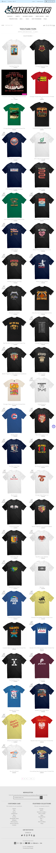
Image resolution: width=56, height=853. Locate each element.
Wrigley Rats (14, 434)
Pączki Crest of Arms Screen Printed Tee (42, 740)
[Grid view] (36, 32)
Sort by (19, 31)
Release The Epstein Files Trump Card (41, 617)
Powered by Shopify (28, 848)
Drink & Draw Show (14, 587)
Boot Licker (14, 495)
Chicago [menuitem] (9, 16)
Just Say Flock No (14, 66)
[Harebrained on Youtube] (54, 25)
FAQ (14, 810)
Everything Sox (42, 404)
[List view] (37, 32)
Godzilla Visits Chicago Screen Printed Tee (14, 648)
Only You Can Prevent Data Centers (42, 313)
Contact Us (28, 832)
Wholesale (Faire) (14, 818)
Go (41, 797)
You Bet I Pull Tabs (14, 466)
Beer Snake (42, 189)
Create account (40, 1)
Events (14, 817)
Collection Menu (27, 35)
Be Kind (42, 587)
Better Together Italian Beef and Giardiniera (14, 373)
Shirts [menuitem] (18, 16)
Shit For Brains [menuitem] (36, 19)
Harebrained (30, 846)
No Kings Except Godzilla (42, 466)
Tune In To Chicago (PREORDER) (42, 128)
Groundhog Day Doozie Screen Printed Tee (42, 771)
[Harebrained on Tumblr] (31, 835)
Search (14, 808)
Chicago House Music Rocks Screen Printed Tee (42, 97)
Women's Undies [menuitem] (28, 16)
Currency (10, 1)
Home (2, 25)
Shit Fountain (42, 373)
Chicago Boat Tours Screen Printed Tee (14, 128)
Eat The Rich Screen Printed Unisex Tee (14, 343)
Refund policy (14, 821)
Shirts (41, 810)
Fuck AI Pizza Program (14, 617)
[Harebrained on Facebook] (46, 25)
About (14, 812)
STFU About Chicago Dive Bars (14, 189)
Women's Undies (41, 812)
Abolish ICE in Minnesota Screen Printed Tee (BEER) (42, 648)
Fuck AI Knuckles (14, 526)
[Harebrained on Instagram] (48, 25)
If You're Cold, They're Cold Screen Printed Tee (14, 97)
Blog (14, 815)
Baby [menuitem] (47, 16)
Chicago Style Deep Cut (41, 495)
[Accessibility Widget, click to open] (53, 426)
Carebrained (14, 813)
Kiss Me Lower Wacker (42, 556)
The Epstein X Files (14, 680)
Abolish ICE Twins (14, 710)
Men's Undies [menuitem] (40, 16)
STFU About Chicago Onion (41, 158)
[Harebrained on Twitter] (44, 25)
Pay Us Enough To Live (42, 434)
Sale (41, 820)
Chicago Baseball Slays (42, 66)
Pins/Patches (41, 817)
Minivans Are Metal (14, 313)
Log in (33, 1)
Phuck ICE (42, 680)
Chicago (41, 808)
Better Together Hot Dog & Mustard (42, 526)
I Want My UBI (14, 556)
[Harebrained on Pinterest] (50, 25)
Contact (14, 825)
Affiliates (14, 820)
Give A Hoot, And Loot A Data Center (14, 219)
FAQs (41, 823)
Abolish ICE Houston (14, 158)
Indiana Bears (14, 249)
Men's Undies (41, 813)
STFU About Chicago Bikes (41, 219)
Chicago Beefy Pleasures (42, 343)
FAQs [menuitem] (45, 19)
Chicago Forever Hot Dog (14, 281)
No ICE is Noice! (14, 771)
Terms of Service (14, 823)
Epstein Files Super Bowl (42, 710)
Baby (42, 815)
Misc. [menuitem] (21, 19)
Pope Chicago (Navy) (42, 281)
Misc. (41, 818)
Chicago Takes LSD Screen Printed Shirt (14, 404)
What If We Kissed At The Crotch (42, 249)
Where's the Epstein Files (14, 740)
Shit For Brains (42, 821)
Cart (50, 1)
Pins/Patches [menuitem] (13, 19)
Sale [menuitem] (27, 19)
